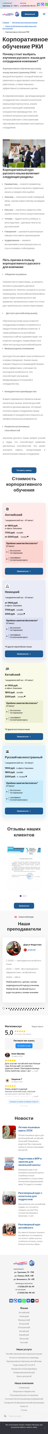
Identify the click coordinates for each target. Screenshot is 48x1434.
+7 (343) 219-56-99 (25, 1286)
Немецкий (24, 1316)
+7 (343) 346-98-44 (28, 6)
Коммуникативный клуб (24, 1372)
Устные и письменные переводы (24, 1357)
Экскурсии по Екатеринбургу (24, 1368)
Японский (24, 1338)
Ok (24, 1430)
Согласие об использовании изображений (24, 1398)
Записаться (30, 14)
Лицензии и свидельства (24, 1391)
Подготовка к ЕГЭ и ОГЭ (24, 1365)
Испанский (24, 1323)
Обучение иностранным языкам (24, 22)
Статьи (24, 1410)
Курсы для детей (24, 1376)
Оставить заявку (24, 470)
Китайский (24, 1331)
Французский (24, 1320)
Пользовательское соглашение (24, 1395)
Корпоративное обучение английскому (24, 1361)
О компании (24, 1387)
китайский (31, 950)
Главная (5, 22)
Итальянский (24, 1327)
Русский (24, 1342)
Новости (24, 1406)
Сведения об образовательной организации (24, 1402)
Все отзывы (24, 1106)
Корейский (24, 1335)
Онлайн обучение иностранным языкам (24, 1353)
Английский (24, 1312)
